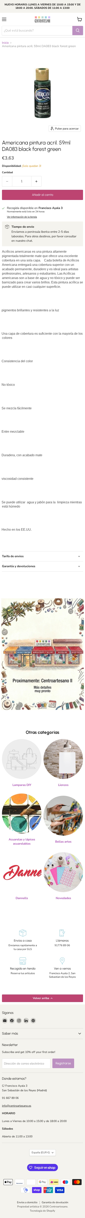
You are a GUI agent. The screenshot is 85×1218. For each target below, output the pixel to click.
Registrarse (63, 1063)
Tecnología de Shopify (42, 1211)
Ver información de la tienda (22, 217)
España (41, 1152)
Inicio (5, 43)
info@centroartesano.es (16, 1106)
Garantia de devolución (55, 1202)
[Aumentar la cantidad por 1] (36, 181)
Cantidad (7, 172)
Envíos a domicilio (27, 1202)
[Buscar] (77, 30)
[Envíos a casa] (23, 940)
